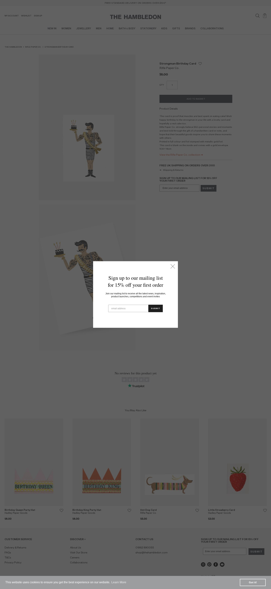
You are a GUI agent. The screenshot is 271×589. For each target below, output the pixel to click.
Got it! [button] (253, 582)
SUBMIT (155, 308)
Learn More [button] (118, 582)
